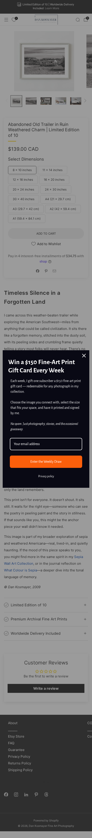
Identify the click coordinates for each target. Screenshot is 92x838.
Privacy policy (46, 476)
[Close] (84, 355)
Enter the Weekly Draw (46, 461)
